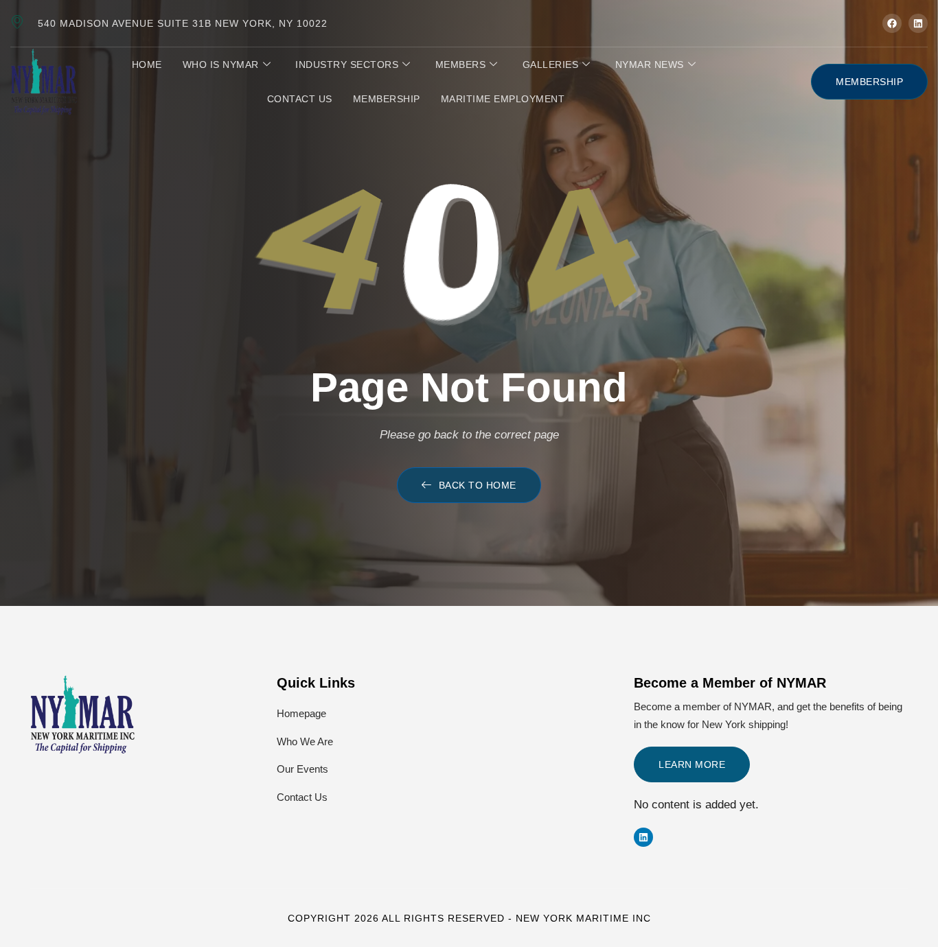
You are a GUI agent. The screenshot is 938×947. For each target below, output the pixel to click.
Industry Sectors (346, 64)
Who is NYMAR (221, 64)
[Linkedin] (643, 837)
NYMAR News (649, 64)
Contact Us (299, 98)
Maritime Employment (503, 98)
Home (147, 64)
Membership (386, 98)
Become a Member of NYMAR (730, 682)
